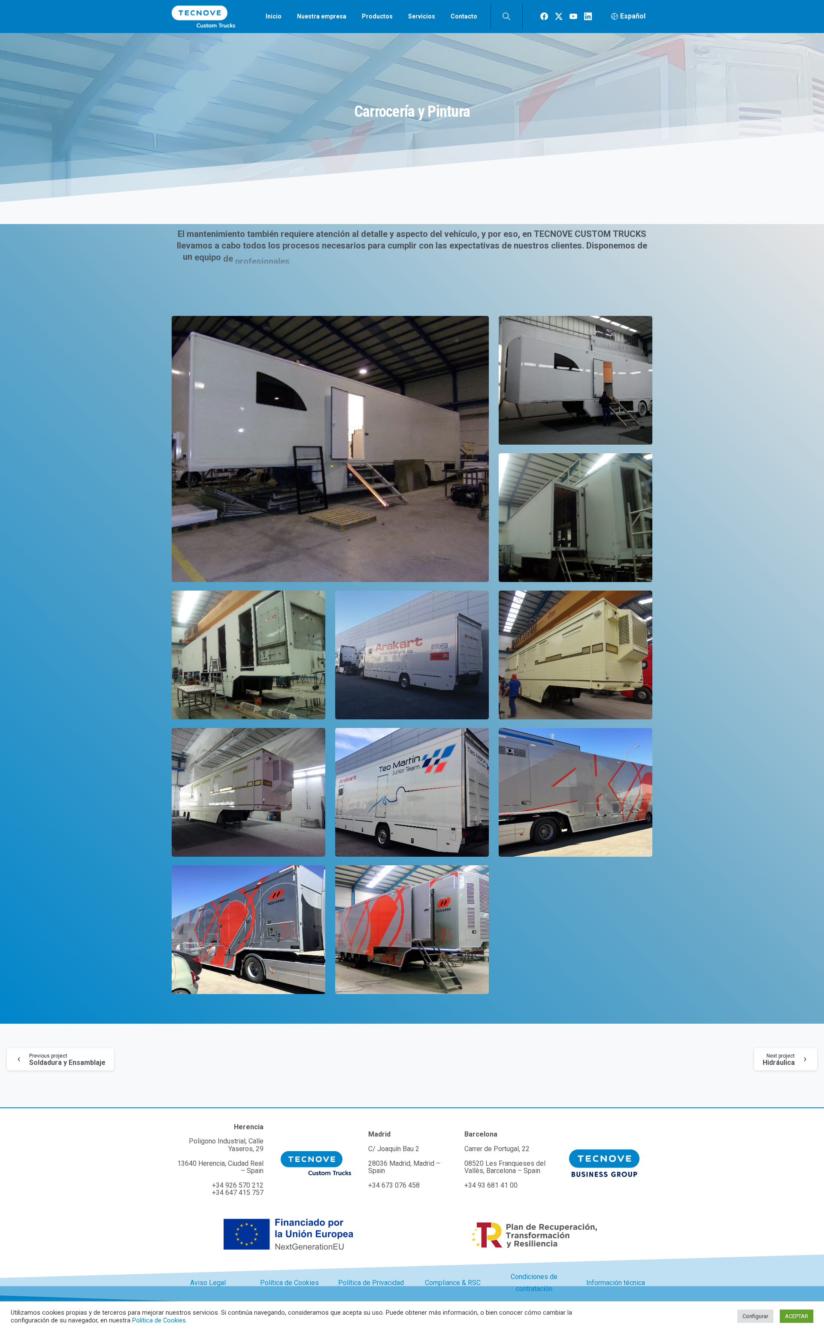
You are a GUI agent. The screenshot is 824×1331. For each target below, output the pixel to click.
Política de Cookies (159, 1320)
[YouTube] (573, 16)
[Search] (506, 16)
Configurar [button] (755, 1316)
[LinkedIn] (588, 16)
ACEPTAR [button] (796, 1316)
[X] (558, 16)
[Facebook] (544, 16)
